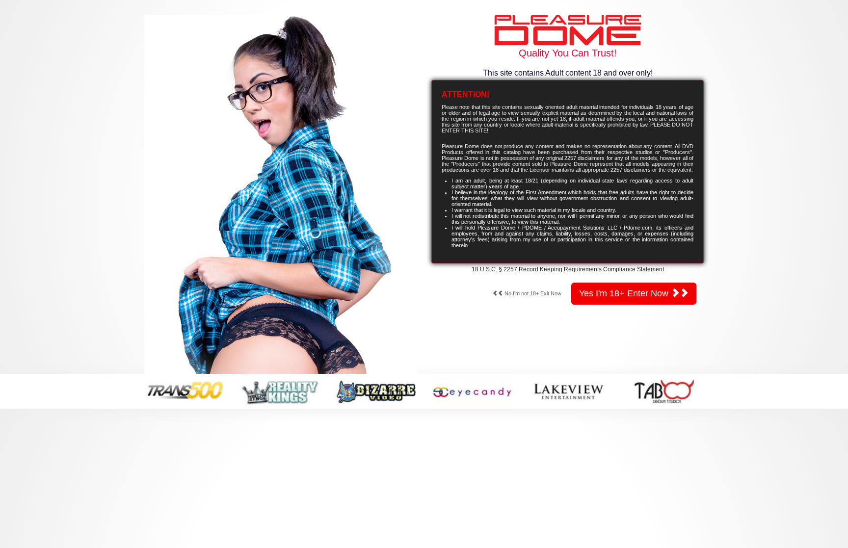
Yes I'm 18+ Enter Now (625, 293)
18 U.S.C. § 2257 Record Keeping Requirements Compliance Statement (568, 269)
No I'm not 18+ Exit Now (532, 293)
